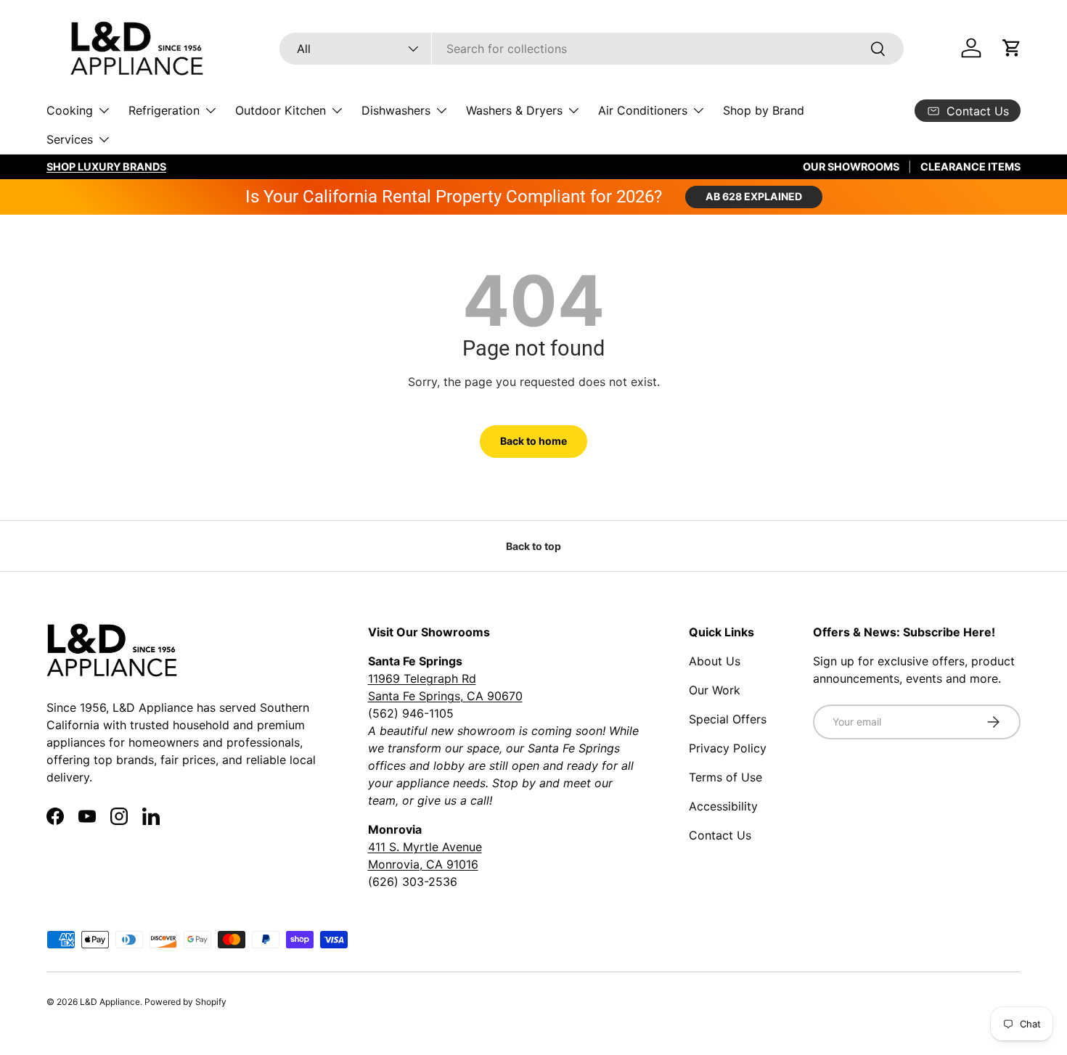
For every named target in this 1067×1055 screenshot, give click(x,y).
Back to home (533, 441)
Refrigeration (164, 110)
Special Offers (727, 719)
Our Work (714, 690)
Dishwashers (395, 110)
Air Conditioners (642, 110)
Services (69, 139)
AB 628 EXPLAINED (754, 196)
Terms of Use (725, 777)
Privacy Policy (727, 748)
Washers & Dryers (514, 110)
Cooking (69, 110)
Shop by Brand (763, 110)
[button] (1012, 48)
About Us (714, 661)
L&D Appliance (110, 1001)
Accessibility (723, 806)
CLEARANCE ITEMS (970, 166)
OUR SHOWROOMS (851, 166)
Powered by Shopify (185, 1001)
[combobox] (591, 49)
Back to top (533, 546)
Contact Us (720, 835)
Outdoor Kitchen (280, 110)
